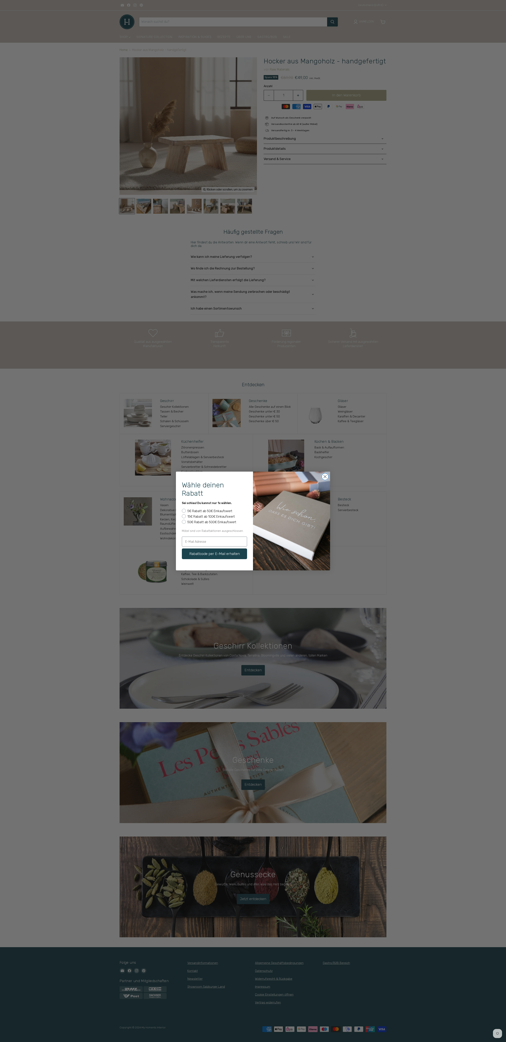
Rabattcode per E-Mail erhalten (214, 554)
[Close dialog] (325, 476)
